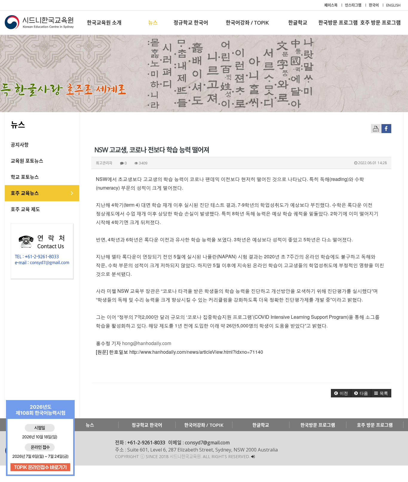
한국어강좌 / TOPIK (247, 22)
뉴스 (153, 22)
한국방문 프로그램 (338, 22)
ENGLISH (393, 5)
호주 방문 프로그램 (380, 22)
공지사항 (20, 144)
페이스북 (331, 5)
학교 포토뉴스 (25, 177)
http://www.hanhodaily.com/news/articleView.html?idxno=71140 (196, 351)
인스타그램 (353, 5)
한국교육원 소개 (104, 22)
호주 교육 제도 (25, 209)
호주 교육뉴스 (25, 193)
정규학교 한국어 (191, 22)
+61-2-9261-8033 (146, 442)
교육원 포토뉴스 (27, 161)
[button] (341, 393)
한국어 (374, 5)
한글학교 (297, 22)
